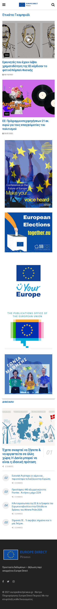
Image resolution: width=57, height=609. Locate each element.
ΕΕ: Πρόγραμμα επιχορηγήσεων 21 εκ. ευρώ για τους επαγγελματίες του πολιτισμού (25, 125)
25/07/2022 (8, 133)
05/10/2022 (8, 75)
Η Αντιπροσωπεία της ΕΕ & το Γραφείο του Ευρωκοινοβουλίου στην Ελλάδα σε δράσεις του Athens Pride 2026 (32, 506)
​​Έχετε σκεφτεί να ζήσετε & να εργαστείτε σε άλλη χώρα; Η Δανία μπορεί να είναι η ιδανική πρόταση (21, 456)
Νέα (7, 55)
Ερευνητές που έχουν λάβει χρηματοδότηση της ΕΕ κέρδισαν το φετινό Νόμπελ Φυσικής (24, 66)
